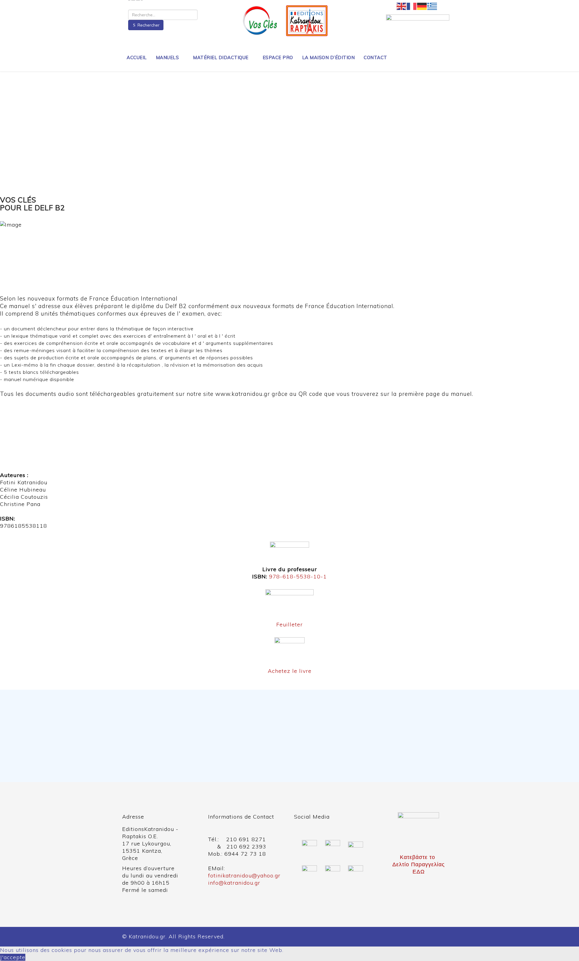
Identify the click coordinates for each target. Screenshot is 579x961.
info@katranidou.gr (234, 882)
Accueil (137, 57)
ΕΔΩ (419, 871)
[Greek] (432, 6)
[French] (412, 6)
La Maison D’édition (328, 57)
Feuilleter (289, 624)
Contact (375, 57)
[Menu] (454, 57)
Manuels (167, 57)
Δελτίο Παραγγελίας (418, 864)
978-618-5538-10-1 (298, 576)
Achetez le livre (290, 670)
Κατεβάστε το (418, 857)
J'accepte (12, 957)
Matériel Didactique (220, 57)
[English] (402, 6)
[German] (422, 6)
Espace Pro (278, 57)
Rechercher (149, 25)
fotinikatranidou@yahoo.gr (244, 875)
